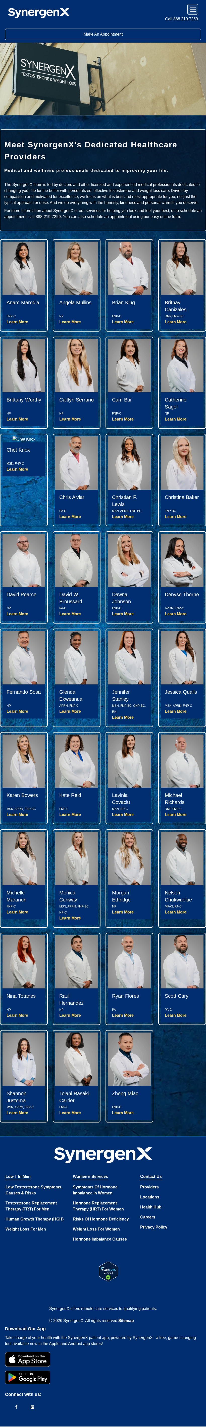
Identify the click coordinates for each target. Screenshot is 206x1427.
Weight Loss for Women (96, 1229)
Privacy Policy (153, 1227)
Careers (147, 1217)
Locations (149, 1197)
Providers (149, 1187)
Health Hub (151, 1207)
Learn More (17, 322)
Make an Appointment (103, 34)
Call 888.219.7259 (181, 19)
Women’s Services (90, 1176)
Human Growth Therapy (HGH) (35, 1219)
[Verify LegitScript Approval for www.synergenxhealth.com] (108, 1271)
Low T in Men (18, 1176)
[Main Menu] (192, 9)
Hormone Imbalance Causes (100, 1239)
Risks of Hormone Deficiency (101, 1219)
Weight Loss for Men (26, 1229)
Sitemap (126, 1320)
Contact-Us (151, 1176)
